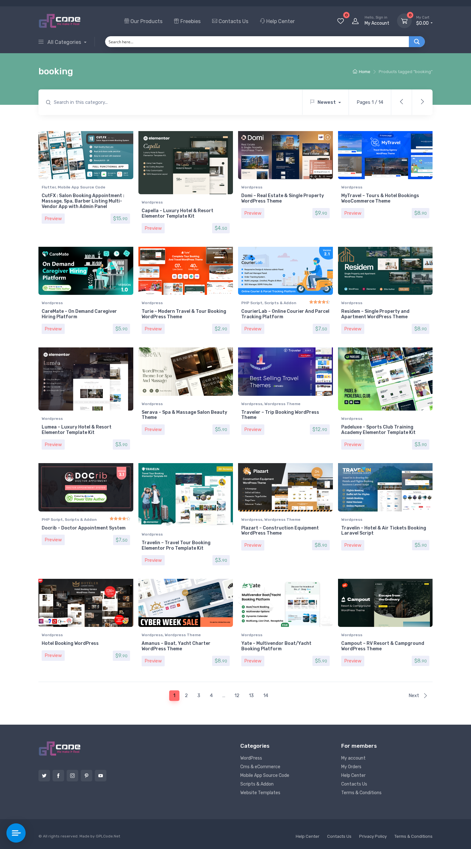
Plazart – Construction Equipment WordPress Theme (280, 530)
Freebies (190, 21)
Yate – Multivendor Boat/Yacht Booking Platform (276, 646)
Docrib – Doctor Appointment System (84, 528)
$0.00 (423, 20)
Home (364, 71)
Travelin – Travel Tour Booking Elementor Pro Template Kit (176, 545)
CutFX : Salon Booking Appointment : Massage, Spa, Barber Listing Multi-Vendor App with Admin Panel (83, 201)
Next (414, 695)
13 (251, 695)
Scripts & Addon (280, 303)
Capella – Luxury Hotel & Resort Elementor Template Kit (177, 213)
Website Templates (260, 792)
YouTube (100, 775)
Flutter (49, 187)
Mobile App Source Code (81, 187)
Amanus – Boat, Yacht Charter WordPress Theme (176, 646)
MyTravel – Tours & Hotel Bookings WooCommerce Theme (380, 198)
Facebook (58, 775)
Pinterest (86, 775)
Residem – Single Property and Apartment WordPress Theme (375, 314)
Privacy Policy (373, 836)
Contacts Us (232, 21)
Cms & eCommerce (260, 767)
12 (237, 695)
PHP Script (251, 303)
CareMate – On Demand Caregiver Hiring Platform (79, 314)
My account (353, 758)
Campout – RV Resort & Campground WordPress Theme (382, 646)
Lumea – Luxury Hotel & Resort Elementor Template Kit (77, 429)
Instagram (72, 775)
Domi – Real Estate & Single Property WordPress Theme (282, 198)
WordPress (251, 758)
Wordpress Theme (282, 404)
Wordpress (152, 202)
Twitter (44, 775)
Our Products (145, 21)
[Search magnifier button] (417, 41)
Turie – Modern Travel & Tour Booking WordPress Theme (184, 314)
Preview (53, 218)
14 (265, 695)
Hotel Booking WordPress (70, 643)
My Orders (351, 767)
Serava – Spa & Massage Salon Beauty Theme (184, 415)
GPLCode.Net (108, 836)
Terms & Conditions (361, 792)
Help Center (280, 21)
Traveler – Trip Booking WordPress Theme (280, 415)
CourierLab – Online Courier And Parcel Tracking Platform (285, 314)
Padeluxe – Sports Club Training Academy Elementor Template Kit (378, 429)
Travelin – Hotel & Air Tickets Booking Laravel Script (383, 530)
